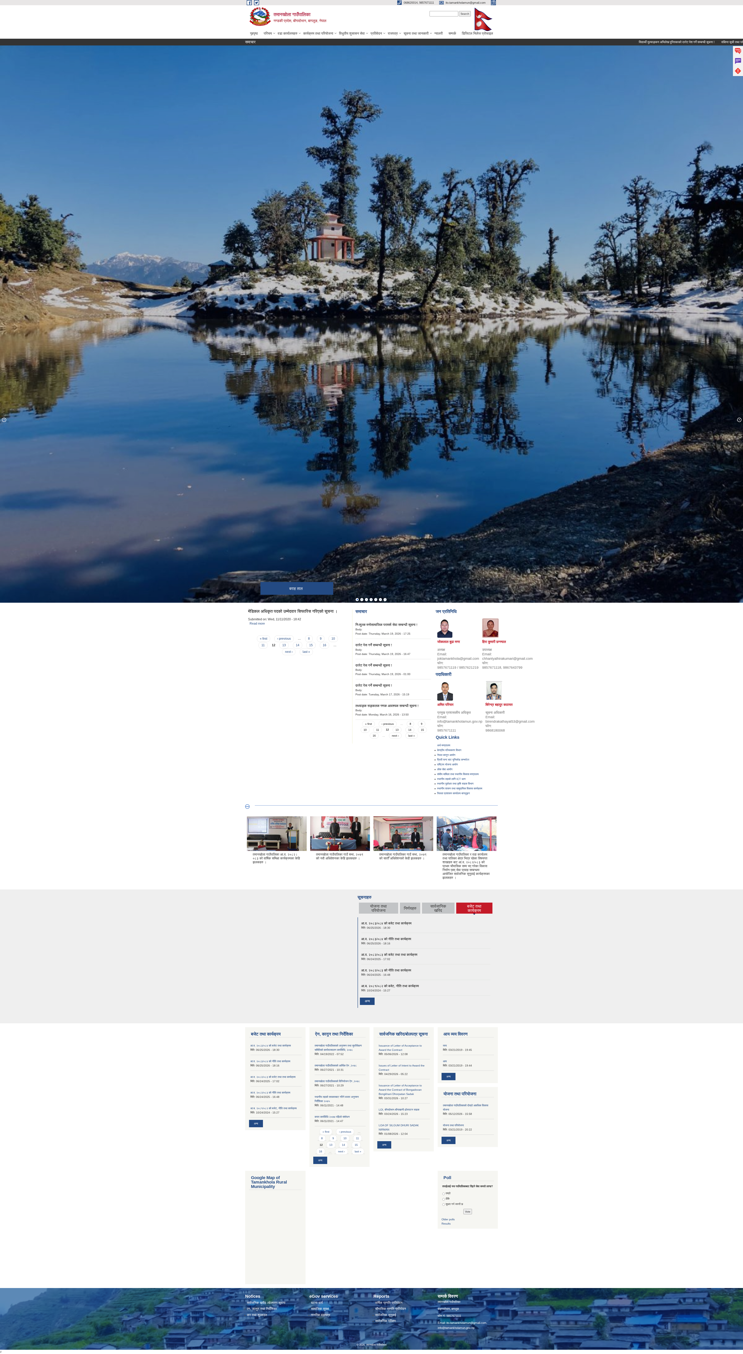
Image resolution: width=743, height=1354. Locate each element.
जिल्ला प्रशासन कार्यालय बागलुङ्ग (453, 793)
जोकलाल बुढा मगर (448, 642)
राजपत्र (393, 33)
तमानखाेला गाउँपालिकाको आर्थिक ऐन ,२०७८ (336, 1065)
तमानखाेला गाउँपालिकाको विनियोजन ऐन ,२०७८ (337, 1081)
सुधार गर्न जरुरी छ (454, 1204)
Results (446, 1223)
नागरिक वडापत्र (320, 1315)
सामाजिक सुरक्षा (320, 1309)
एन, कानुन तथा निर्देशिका (262, 1309)
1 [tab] (357, 599)
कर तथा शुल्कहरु (257, 1315)
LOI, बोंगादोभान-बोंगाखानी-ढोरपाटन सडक (399, 1109)
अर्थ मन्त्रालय (443, 745)
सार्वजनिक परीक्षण (385, 1321)
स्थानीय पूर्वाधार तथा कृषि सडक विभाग (455, 783)
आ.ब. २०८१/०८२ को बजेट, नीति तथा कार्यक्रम (390, 986)
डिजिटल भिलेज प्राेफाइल (477, 33)
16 (324, 645)
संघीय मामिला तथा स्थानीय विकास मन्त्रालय (458, 774)
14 (297, 645)
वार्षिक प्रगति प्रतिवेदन (388, 1303)
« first (263, 638)
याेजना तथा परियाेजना (378, 908)
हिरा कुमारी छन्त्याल (494, 642)
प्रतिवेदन (376, 33)
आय (445, 1061)
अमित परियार (445, 705)
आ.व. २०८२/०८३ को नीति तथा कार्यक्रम (386, 970)
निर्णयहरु (410, 908)
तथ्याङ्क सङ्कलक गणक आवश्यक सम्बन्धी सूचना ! (387, 706)
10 (333, 638)
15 (311, 645)
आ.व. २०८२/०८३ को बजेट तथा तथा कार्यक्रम (389, 955)
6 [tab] (380, 599)
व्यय (445, 1045)
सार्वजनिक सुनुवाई (385, 1315)
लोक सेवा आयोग (444, 769)
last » (306, 651)
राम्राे (448, 1193)
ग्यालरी (438, 33)
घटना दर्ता (317, 1303)
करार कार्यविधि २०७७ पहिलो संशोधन (332, 1116)
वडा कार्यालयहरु (287, 33)
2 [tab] (361, 599)
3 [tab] (366, 599)
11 (263, 645)
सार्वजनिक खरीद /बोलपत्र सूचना (266, 1303)
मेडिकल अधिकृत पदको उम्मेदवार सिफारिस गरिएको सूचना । (293, 611)
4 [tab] (371, 599)
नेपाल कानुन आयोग (446, 755)
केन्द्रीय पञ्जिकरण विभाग (449, 750)
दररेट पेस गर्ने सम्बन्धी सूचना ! (373, 645)
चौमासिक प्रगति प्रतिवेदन (390, 1309)
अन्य (367, 1001)
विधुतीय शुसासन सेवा (352, 33)
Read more (257, 623)
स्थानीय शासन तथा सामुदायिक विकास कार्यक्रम (459, 788)
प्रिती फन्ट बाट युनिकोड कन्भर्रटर (453, 759)
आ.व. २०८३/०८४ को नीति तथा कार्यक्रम (386, 939)
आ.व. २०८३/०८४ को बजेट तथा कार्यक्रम (386, 923)
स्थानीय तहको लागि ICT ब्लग (451, 779)
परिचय (268, 33)
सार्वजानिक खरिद (438, 908)
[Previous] (4, 420)
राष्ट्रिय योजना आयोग (447, 764)
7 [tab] (385, 599)
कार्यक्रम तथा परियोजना (318, 33)
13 (284, 645)
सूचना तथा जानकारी (416, 33)
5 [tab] (375, 599)
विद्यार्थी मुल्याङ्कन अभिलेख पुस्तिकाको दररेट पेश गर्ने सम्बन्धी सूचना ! (567, 42)
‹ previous (284, 638)
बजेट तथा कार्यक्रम (474, 908)
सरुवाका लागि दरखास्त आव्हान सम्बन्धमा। (701, 42)
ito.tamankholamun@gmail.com (466, 1322)
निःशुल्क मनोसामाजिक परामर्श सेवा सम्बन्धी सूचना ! (386, 625)
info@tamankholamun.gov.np (456, 1327)
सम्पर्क (452, 33)
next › (289, 651)
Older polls (448, 1219)
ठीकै (447, 1198)
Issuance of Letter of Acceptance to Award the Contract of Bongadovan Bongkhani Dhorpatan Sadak (400, 1090)
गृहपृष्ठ (254, 33)
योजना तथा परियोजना (453, 1125)
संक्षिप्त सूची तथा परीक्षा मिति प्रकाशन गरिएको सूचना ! (641, 42)
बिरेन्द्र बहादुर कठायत (499, 705)
